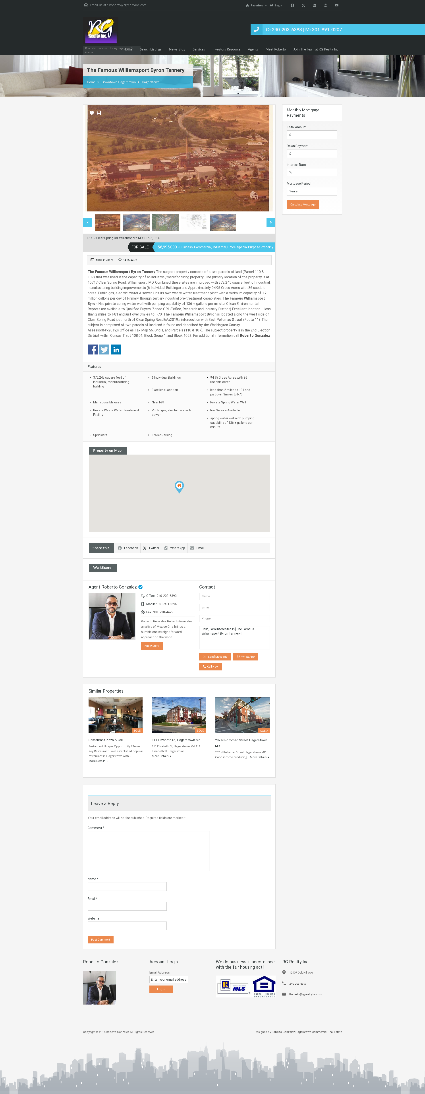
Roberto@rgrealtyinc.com (128, 5)
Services (199, 49)
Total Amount (297, 127)
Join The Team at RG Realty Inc (316, 49)
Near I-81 (158, 402)
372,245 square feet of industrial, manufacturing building (111, 382)
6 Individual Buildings (166, 377)
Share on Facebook (93, 349)
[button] (179, 487)
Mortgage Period (299, 183)
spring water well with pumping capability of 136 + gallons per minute (232, 422)
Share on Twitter (104, 349)
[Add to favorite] (92, 114)
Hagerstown (151, 82)
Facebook (131, 548)
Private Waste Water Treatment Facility (116, 412)
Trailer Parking (162, 435)
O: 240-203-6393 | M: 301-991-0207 (304, 29)
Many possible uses (107, 402)
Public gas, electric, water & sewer (171, 412)
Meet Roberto (276, 49)
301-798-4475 (163, 612)
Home (128, 49)
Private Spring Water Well (228, 402)
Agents (253, 49)
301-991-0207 (168, 604)
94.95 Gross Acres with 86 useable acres (228, 380)
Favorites (257, 5)
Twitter (154, 548)
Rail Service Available (225, 410)
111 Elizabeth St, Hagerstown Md (176, 740)
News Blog (177, 49)
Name (93, 879)
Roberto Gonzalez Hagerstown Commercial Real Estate (307, 1032)
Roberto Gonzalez (255, 335)
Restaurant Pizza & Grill (106, 740)
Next (267, 158)
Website (93, 918)
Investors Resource (226, 49)
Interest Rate (296, 165)
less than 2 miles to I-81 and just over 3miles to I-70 (230, 392)
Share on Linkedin (116, 349)
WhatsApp (177, 548)
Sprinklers (100, 435)
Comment (96, 828)
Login (278, 5)
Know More (152, 645)
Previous (91, 158)
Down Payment (298, 146)
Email (200, 548)
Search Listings (151, 49)
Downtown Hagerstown (119, 82)
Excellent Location (165, 390)
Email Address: (159, 972)
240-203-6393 (167, 596)
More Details (97, 761)
